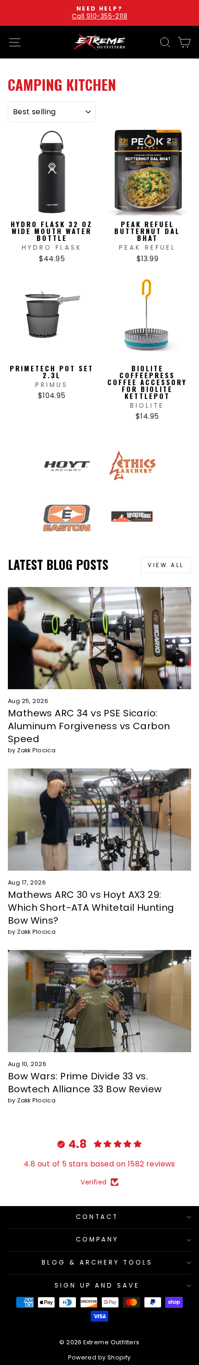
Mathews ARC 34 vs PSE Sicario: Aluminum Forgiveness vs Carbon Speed (89, 726)
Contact (97, 1217)
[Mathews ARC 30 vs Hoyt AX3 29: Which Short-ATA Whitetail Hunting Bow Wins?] (99, 819)
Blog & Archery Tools (97, 1262)
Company (97, 1239)
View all (166, 565)
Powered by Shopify (99, 1357)
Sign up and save (97, 1285)
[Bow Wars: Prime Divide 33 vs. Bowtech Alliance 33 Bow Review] (99, 1001)
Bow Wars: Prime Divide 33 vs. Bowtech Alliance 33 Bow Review (85, 1083)
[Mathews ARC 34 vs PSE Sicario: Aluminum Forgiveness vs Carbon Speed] (99, 638)
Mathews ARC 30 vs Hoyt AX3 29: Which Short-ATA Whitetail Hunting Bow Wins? (91, 907)
